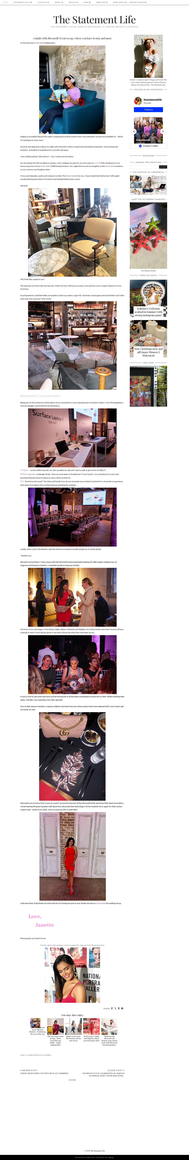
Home (5, 2)
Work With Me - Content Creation (130, 2)
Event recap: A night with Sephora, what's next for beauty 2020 (91, 1038)
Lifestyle (42, 2)
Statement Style (22, 2)
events (48, 1055)
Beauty (72, 2)
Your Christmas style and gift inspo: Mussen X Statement (148, 352)
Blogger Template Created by (94, 1157)
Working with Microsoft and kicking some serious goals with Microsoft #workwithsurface (109, 1040)
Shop (86, 2)
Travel (58, 2)
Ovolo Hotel (39, 43)
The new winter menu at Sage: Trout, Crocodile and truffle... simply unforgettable (55, 1040)
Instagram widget (150, 146)
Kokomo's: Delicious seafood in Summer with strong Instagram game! (148, 312)
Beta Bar (31, 474)
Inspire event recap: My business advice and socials (73, 1038)
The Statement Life (94, 19)
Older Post (103, 1073)
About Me (100, 2)
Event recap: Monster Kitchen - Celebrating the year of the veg (37, 1030)
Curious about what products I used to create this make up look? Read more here (72, 945)
